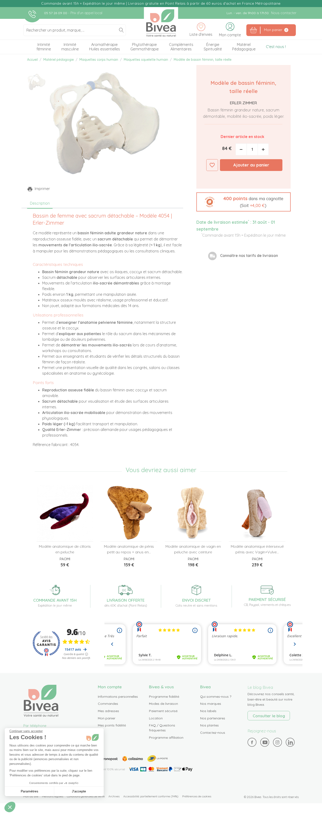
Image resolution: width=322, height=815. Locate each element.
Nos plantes (209, 725)
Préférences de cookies (196, 796)
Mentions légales (52, 796)
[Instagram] (277, 742)
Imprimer (42, 188)
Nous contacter (283, 13)
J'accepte (79, 791)
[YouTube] (264, 742)
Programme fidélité (164, 696)
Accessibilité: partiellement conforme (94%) (150, 796)
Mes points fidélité (112, 725)
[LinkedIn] (290, 742)
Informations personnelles (118, 696)
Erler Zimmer (243, 102)
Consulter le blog (269, 715)
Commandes (108, 703)
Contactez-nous (212, 732)
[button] (243, 201)
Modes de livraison (163, 703)
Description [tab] (40, 203)
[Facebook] (252, 742)
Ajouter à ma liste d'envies (212, 165)
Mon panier (106, 718)
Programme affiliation (166, 737)
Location (156, 718)
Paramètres (29, 791)
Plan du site (30, 796)
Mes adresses (108, 711)
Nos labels (208, 711)
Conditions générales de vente (86, 796)
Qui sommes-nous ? (215, 696)
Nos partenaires (212, 718)
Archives (114, 796)
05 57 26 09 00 (56, 13)
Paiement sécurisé (163, 711)
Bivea (161, 23)
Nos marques (210, 703)
